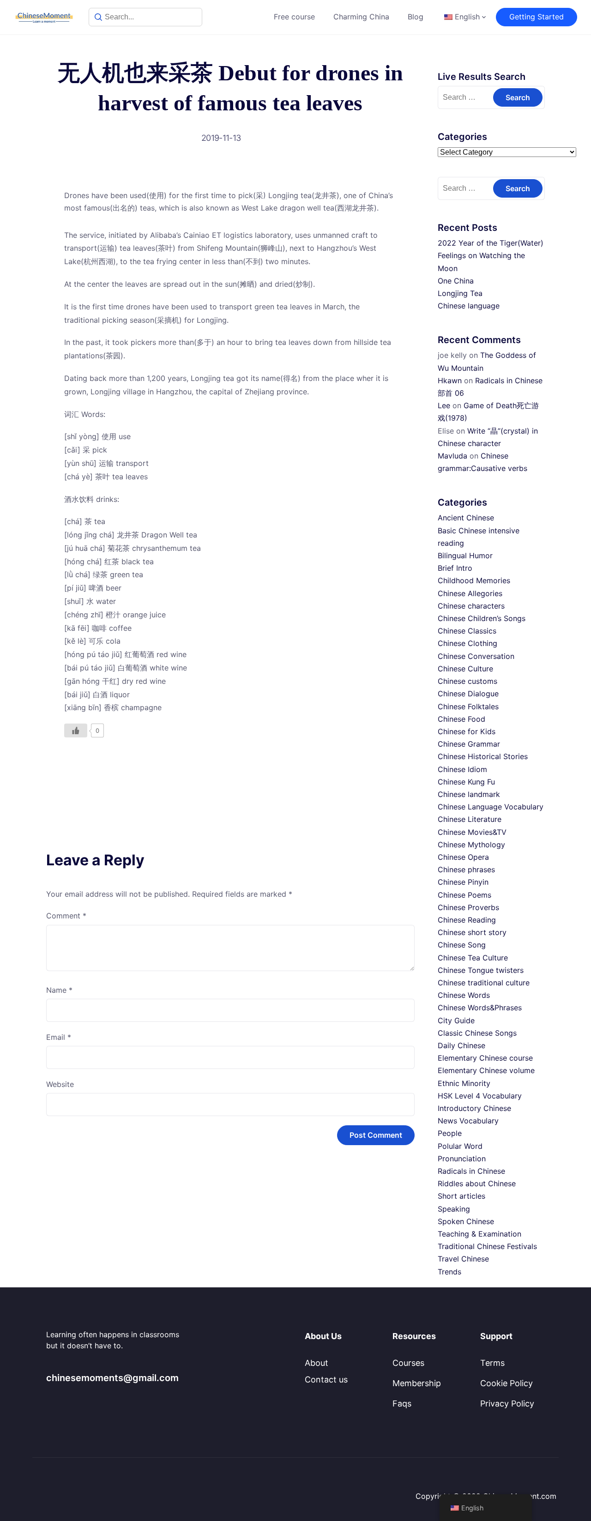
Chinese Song (462, 944)
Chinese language (469, 305)
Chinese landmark (469, 794)
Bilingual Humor (465, 555)
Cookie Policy (506, 1383)
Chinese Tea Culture (473, 957)
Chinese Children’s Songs (481, 618)
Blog (415, 16)
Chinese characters (471, 605)
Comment (66, 915)
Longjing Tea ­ (461, 293)
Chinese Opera (463, 857)
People (450, 1133)
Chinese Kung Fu (466, 781)
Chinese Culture (465, 668)
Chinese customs (467, 681)
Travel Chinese (463, 1258)
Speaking (454, 1208)
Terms (492, 1363)
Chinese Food (461, 719)
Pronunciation (462, 1158)
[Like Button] (75, 730)
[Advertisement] (230, 773)
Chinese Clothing (467, 643)
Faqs (401, 1403)
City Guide (456, 1020)
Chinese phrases (466, 869)
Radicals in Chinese (471, 1171)
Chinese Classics (467, 630)
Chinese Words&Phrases (480, 1007)
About (316, 1363)
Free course (294, 16)
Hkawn (450, 380)
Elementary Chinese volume (486, 1070)
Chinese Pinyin (463, 882)
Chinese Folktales (468, 706)
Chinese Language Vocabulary (490, 806)
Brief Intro (455, 568)
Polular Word (460, 1146)
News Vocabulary (468, 1120)
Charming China (361, 16)
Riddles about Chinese (477, 1183)
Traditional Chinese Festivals (487, 1246)
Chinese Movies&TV (472, 832)
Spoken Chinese (466, 1221)
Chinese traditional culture (484, 982)
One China (456, 280)
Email (58, 1037)
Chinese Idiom (462, 769)
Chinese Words (464, 995)
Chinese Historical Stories (483, 756)
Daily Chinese (461, 1045)
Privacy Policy (507, 1403)
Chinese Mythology (471, 844)
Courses (408, 1363)
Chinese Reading (467, 919)
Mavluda (452, 455)
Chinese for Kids (466, 731)
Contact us (326, 1379)
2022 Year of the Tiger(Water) (490, 242)
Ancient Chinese (466, 517)
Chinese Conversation (476, 656)
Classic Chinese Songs (477, 1033)
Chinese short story (472, 932)
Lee (444, 405)
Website (60, 1084)
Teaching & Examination (479, 1233)
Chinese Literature (469, 819)
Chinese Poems (464, 894)
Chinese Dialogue (468, 693)
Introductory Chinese (474, 1108)
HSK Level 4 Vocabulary (480, 1095)
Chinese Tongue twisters (481, 970)
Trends (449, 1271)
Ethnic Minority (464, 1083)
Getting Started (536, 16)
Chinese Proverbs (468, 907)
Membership (416, 1383)
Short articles (461, 1196)
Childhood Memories (474, 580)
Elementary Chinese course (485, 1057)
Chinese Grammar (469, 743)
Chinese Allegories (470, 593)
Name (59, 990)
